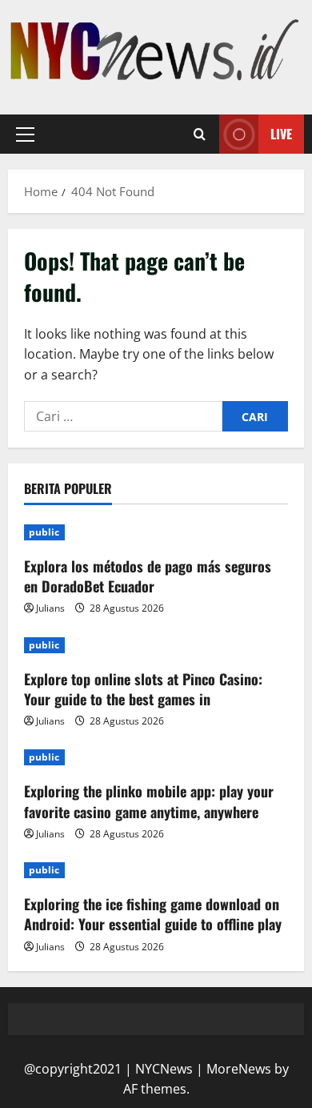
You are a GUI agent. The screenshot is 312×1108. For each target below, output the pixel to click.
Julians (50, 608)
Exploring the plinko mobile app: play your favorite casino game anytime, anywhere (149, 801)
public (44, 532)
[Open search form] (200, 134)
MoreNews (238, 1069)
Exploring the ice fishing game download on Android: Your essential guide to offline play (153, 913)
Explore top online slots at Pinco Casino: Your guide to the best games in (143, 688)
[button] (25, 134)
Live (281, 133)
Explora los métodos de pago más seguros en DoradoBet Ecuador (147, 576)
